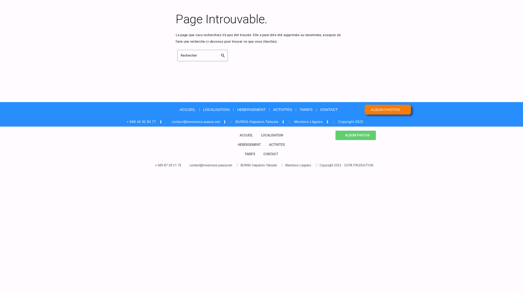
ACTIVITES (282, 110)
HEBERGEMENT (251, 110)
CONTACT (329, 110)
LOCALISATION (216, 110)
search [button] (222, 55)
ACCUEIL (188, 110)
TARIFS (306, 110)
